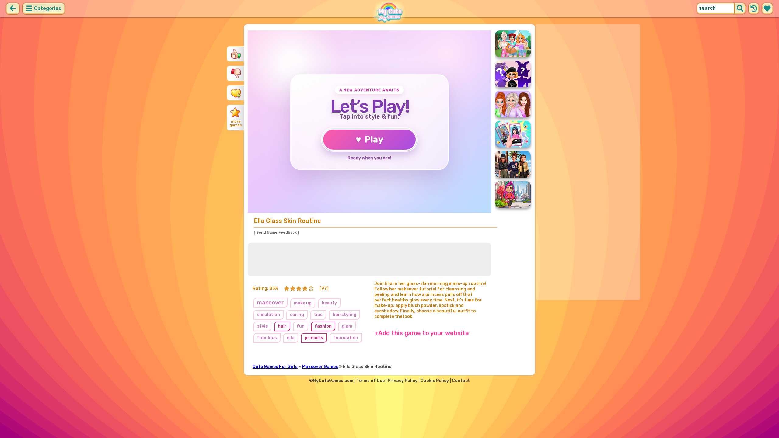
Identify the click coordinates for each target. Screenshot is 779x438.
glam (347, 326)
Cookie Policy (435, 380)
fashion (323, 326)
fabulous (267, 337)
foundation (345, 337)
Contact (461, 380)
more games (236, 123)
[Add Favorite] (235, 93)
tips (318, 314)
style (262, 326)
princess (314, 337)
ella (291, 337)
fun (301, 326)
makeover (270, 302)
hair (282, 326)
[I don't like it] (235, 73)
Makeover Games (320, 366)
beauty (329, 303)
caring (297, 314)
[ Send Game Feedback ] (276, 232)
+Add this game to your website (421, 333)
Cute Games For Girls (275, 366)
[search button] (740, 8)
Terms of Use (370, 380)
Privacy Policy (402, 380)
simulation (268, 314)
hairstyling (344, 314)
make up (303, 303)
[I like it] (235, 54)
